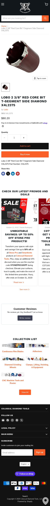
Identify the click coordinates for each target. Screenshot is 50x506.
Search (25, 496)
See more (24, 289)
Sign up (39, 452)
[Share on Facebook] (3, 174)
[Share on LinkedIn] (13, 174)
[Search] (45, 18)
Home (3, 26)
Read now (18, 282)
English (24, 464)
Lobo (6, 109)
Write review (24, 318)
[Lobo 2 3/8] (5, 87)
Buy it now (25, 154)
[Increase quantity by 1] (24, 138)
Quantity (4, 132)
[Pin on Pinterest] (18, 174)
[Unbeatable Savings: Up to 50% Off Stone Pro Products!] (19, 211)
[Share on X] (8, 174)
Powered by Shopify (25, 501)
